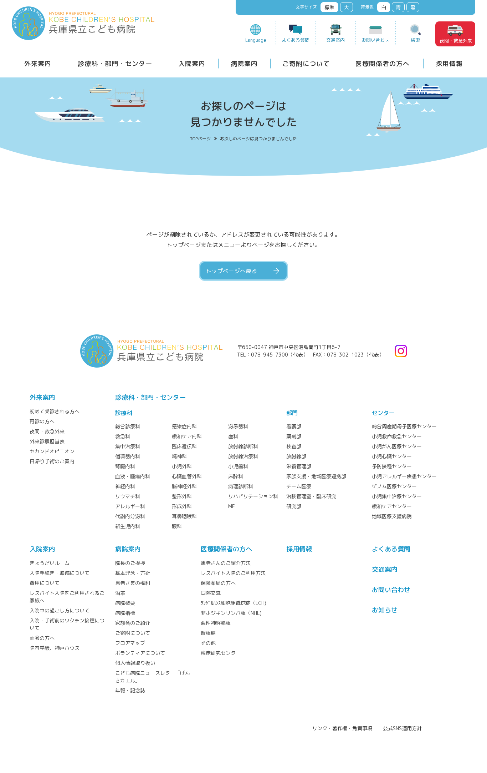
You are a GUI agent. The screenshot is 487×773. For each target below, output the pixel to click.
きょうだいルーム (50, 563)
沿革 (120, 593)
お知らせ (385, 610)
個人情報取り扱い (135, 663)
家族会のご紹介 (132, 623)
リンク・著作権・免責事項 (342, 728)
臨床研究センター (221, 653)
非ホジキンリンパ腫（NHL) (231, 613)
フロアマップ (130, 643)
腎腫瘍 (208, 633)
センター (383, 413)
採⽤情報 (299, 549)
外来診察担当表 (47, 441)
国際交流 (211, 593)
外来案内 (37, 63)
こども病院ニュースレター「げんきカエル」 (152, 677)
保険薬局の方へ (218, 583)
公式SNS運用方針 (402, 728)
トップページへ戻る (231, 271)
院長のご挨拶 (130, 563)
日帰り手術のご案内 (52, 461)
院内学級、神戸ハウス (55, 648)
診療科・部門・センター (115, 63)
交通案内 (335, 40)
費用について (45, 583)
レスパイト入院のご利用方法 (233, 573)
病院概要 (125, 603)
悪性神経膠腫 (216, 623)
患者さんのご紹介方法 (226, 563)
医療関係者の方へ (382, 63)
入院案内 (191, 63)
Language (255, 40)
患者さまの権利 (132, 583)
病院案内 (244, 63)
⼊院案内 (42, 549)
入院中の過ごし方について (59, 610)
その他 (208, 643)
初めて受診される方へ (55, 411)
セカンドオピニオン (52, 451)
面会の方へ (42, 638)
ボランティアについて (140, 653)
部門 (292, 413)
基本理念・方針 (132, 573)
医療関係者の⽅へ (226, 549)
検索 (415, 40)
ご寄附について (306, 63)
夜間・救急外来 (456, 40)
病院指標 (125, 613)
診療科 (123, 413)
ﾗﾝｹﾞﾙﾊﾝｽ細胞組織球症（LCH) (233, 603)
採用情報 (449, 63)
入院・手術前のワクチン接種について (67, 624)
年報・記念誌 (130, 690)
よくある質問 (295, 40)
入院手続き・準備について (59, 573)
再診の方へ (42, 421)
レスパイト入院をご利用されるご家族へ (67, 597)
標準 (329, 7)
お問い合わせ (375, 40)
